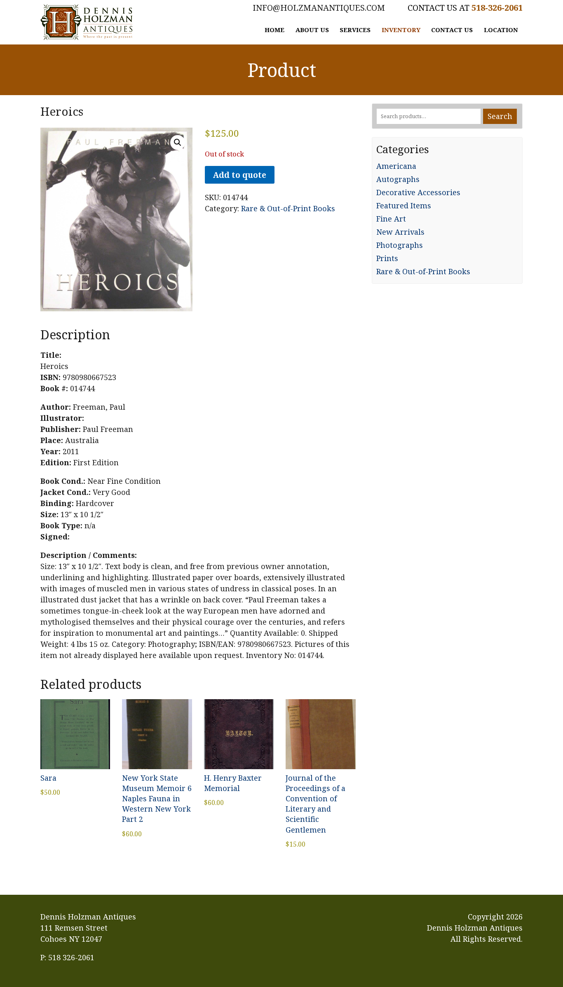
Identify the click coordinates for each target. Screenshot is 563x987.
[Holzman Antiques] (86, 22)
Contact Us (452, 30)
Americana (396, 166)
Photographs (399, 245)
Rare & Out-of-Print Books (288, 208)
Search (500, 116)
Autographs (398, 179)
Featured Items (403, 205)
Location (501, 30)
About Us (312, 30)
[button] (177, 142)
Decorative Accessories (418, 192)
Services (355, 30)
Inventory (401, 30)
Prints (387, 258)
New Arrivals (400, 232)
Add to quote (239, 174)
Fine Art (391, 219)
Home (274, 30)
